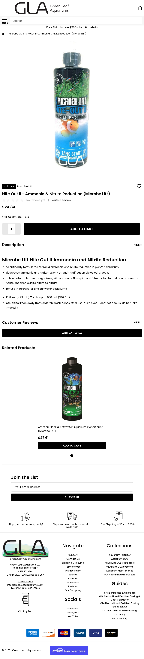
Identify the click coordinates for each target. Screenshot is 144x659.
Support (73, 555)
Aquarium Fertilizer (119, 555)
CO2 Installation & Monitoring (120, 610)
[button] (25, 550)
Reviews (73, 586)
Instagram (73, 612)
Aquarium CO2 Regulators (120, 562)
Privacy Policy (73, 570)
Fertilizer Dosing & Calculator (119, 592)
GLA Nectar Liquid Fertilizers (119, 574)
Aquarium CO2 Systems (120, 566)
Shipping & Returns (73, 562)
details (93, 27)
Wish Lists (73, 582)
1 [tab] (71, 455)
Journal (73, 574)
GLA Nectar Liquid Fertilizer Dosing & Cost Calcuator (119, 598)
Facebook (73, 608)
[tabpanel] (72, 403)
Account (73, 578)
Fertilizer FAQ (119, 618)
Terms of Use (73, 566)
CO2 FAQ (120, 614)
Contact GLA (25, 581)
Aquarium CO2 (119, 558)
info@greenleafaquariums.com (25, 584)
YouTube (73, 616)
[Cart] (140, 8)
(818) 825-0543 (31, 588)
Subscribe (72, 497)
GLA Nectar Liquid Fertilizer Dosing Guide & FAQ (119, 605)
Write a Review (61, 200)
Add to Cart (81, 229)
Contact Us (73, 558)
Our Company (73, 590)
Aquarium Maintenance (119, 570)
